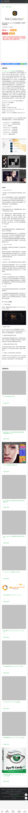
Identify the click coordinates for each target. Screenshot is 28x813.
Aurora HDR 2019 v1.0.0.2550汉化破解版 (11, 701)
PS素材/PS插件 (8, 6)
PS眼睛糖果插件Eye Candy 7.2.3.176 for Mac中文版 (13, 737)
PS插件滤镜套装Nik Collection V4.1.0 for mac (12, 594)
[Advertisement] (14, 50)
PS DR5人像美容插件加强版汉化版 (10, 465)
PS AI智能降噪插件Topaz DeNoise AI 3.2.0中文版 (13, 666)
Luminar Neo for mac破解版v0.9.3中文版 (11, 572)
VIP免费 (13, 30)
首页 (3, 6)
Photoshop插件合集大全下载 (9, 396)
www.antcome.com (17, 796)
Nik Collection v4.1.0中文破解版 (8, 71)
